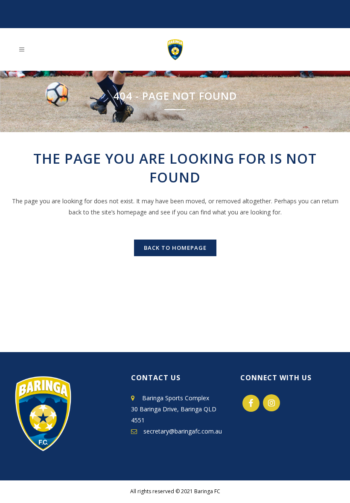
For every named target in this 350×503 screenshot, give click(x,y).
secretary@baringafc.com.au (180, 431)
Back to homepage (175, 248)
